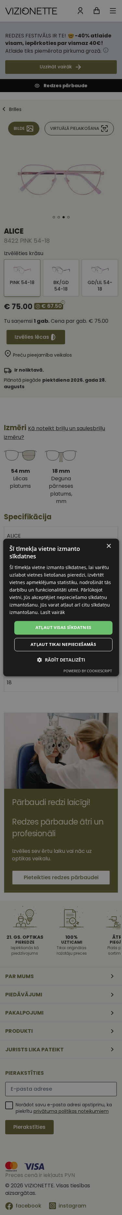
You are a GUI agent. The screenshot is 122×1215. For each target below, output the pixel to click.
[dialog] (61, 607)
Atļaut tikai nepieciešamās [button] (63, 645)
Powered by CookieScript (87, 671)
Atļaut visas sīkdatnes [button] (63, 628)
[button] (61, 660)
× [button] (108, 546)
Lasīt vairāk (52, 612)
